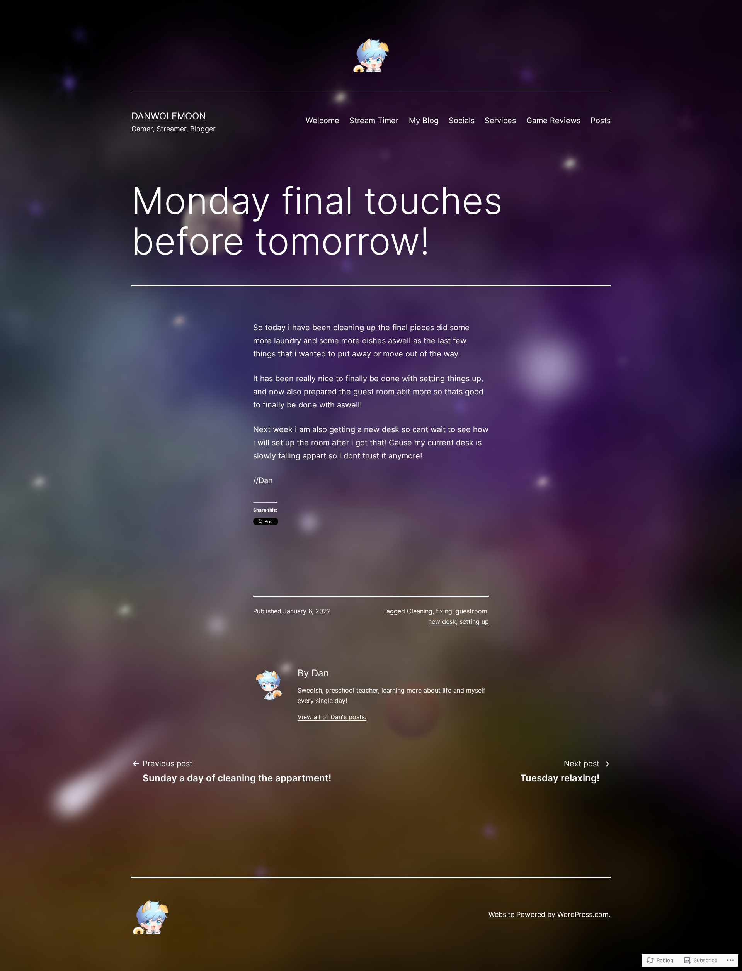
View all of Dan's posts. (332, 717)
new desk (442, 621)
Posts (601, 120)
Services (500, 120)
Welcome (322, 120)
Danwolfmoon (168, 116)
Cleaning (419, 611)
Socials (462, 120)
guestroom (471, 611)
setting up (474, 621)
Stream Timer (373, 120)
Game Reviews (553, 120)
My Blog (424, 120)
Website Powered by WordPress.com (548, 914)
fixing (444, 611)
